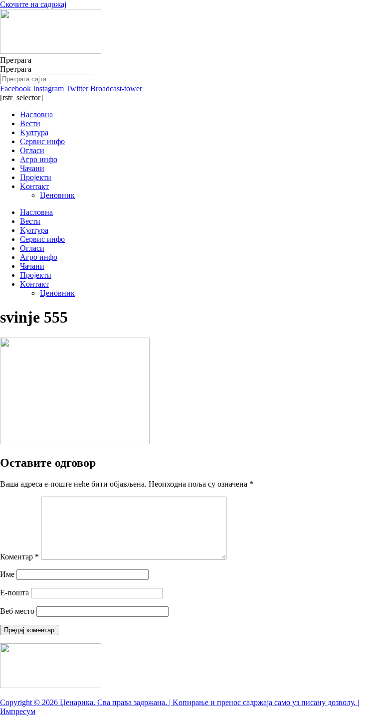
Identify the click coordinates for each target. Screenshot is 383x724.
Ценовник (57, 195)
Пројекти (35, 177)
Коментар (19, 556)
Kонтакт (34, 186)
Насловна (36, 114)
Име (7, 574)
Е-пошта (14, 592)
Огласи (32, 150)
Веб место (17, 611)
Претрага (15, 60)
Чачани (32, 168)
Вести (30, 123)
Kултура (34, 132)
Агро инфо (38, 159)
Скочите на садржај (33, 4)
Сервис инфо (42, 141)
